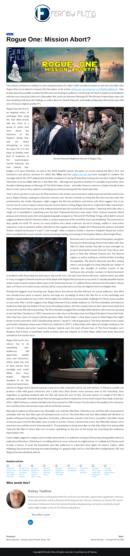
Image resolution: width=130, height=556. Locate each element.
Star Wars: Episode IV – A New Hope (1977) (47, 471)
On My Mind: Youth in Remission (84, 470)
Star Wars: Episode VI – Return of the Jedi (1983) (60, 471)
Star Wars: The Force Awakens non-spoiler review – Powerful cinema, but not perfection (24, 472)
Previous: (28, 538)
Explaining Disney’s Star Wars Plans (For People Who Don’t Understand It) (12, 472)
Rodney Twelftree (39, 491)
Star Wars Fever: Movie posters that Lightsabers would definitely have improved (97, 472)
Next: (107, 538)
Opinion (10, 34)
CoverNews (79, 552)
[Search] (124, 30)
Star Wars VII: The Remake (72, 469)
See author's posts (41, 514)
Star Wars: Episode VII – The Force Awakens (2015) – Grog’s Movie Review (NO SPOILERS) (36, 472)
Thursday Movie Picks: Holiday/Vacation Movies (109, 471)
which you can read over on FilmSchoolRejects (94, 89)
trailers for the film (82, 174)
